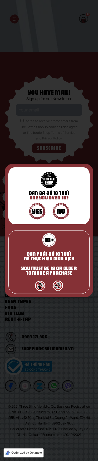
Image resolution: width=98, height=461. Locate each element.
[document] (49, 230)
